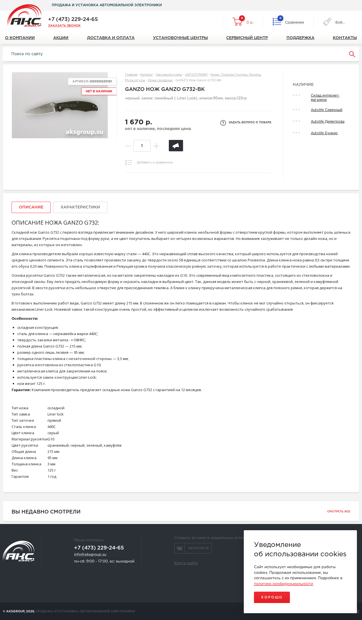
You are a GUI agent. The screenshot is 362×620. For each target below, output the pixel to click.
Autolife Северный (326, 110)
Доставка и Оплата (111, 38)
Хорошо (272, 597)
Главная (131, 74)
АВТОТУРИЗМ (196, 74)
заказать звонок (64, 25)
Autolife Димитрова (327, 121)
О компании (20, 38)
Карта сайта (186, 563)
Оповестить (176, 145)
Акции (60, 38)
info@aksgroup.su (90, 554)
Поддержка (300, 38)
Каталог (146, 74)
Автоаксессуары (169, 74)
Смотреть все (338, 511)
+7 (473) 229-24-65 (73, 19)
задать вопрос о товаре (250, 122)
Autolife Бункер (324, 133)
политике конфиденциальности (283, 583)
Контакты (345, 38)
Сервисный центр (247, 38)
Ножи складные (160, 80)
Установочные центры (180, 38)
